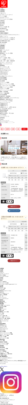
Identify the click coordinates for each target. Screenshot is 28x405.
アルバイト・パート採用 (4, 352)
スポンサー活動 (4, 30)
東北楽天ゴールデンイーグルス (5, 290)
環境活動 (2, 31)
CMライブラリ (2, 330)
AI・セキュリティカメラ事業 (7, 85)
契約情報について (3, 302)
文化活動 (1, 285)
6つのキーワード (4, 17)
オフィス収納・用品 (5, 57)
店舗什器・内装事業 (5, 96)
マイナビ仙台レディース (4, 293)
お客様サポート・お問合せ (7, 395)
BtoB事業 (2, 81)
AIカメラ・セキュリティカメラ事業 (6, 334)
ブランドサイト (4, 73)
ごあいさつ (3, 13)
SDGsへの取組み (4, 33)
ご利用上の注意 (3, 355)
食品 (6, 64)
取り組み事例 (3, 42)
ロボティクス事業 (4, 88)
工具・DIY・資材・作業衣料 (7, 61)
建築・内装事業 (4, 91)
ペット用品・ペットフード (7, 59)
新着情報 (1, 299)
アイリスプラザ (3, 363)
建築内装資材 (2, 339)
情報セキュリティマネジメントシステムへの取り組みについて (13, 360)
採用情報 (2, 117)
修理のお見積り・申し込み (7, 113)
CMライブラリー (4, 71)
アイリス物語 (3, 16)
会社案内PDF (3, 28)
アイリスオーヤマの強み (6, 19)
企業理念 (2, 20)
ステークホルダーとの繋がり (7, 39)
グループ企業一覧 (4, 26)
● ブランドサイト (3, 366)
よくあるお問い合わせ (5, 108)
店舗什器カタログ (3, 324)
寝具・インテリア (4, 50)
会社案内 (1, 277)
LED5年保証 (3, 114)
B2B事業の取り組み (5, 40)
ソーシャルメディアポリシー (6, 357)
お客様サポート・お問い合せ (6, 353)
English (1, 119)
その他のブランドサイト (6, 76)
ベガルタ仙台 (2, 289)
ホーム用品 (3, 54)
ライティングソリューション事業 (6, 332)
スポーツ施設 (2, 340)
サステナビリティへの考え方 (7, 37)
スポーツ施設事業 (4, 93)
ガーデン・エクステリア (6, 62)
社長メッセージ (4, 36)
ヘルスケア (3, 56)
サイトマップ (3, 396)
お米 (1, 322)
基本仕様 (3, 182)
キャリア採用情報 (3, 351)
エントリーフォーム (5, 102)
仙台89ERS (2, 292)
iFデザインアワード (5, 68)
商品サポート (14, 206)
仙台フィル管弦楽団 (3, 294)
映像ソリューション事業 (6, 87)
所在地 (1, 25)
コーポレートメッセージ (6, 14)
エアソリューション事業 (6, 90)
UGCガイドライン (4, 359)
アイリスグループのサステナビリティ (10, 34)
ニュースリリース (4, 116)
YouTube (2, 393)
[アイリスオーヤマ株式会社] (14, 4)
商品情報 (2, 45)
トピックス (3, 43)
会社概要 (2, 22)
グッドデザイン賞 (4, 67)
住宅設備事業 (3, 94)
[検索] (13, 122)
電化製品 (2, 48)
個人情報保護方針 (3, 356)
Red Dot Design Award (5, 70)
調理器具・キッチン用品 (6, 53)
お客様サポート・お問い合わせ (8, 107)
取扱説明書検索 (4, 110)
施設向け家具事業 (10, 97)
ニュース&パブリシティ (4, 298)
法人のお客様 (3, 77)
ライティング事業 (4, 82)
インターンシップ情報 (4, 348)
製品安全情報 (3, 111)
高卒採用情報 (2, 349)
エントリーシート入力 (4, 344)
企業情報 (2, 10)
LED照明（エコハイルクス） (5, 305)
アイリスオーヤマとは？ (4, 276)
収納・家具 (3, 51)
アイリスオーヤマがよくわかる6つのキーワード (8, 284)
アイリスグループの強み (6, 100)
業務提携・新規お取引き (6, 99)
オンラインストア (4, 120)
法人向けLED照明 (3, 306)
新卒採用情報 (2, 347)
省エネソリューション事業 (7, 84)
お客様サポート (4, 104)
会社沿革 (2, 23)
